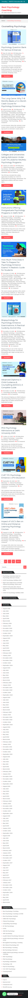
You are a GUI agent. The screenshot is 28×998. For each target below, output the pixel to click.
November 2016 (7, 887)
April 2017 (6, 875)
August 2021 (6, 756)
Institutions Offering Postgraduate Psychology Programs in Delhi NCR (13, 210)
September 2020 (8, 784)
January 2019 (7, 828)
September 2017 (7, 863)
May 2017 (5, 872)
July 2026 (6, 611)
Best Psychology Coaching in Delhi (13, 275)
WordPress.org (7, 987)
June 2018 (6, 840)
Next (18, 561)
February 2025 (7, 653)
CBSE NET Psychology (9, 918)
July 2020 (6, 788)
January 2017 (7, 882)
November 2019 (7, 808)
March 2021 (6, 769)
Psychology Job (7, 964)
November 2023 (7, 690)
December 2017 (7, 855)
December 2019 (7, 806)
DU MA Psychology (14, 56)
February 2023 (7, 712)
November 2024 (7, 660)
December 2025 (7, 628)
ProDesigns (18, 995)
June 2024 (6, 672)
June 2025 (6, 643)
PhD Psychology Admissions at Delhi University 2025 (10, 430)
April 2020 (6, 796)
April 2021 (6, 766)
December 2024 (7, 658)
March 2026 (6, 621)
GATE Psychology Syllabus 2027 (12, 580)
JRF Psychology (6, 58)
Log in (5, 979)
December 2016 (7, 885)
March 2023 (6, 710)
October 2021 (7, 751)
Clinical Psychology (7, 55)
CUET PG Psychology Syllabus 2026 (13, 592)
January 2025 (7, 655)
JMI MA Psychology (15, 219)
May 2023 (6, 705)
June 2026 (6, 613)
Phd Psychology (14, 121)
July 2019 (5, 818)
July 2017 (5, 867)
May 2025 (6, 645)
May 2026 (6, 616)
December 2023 (7, 687)
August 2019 (6, 816)
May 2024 (6, 675)
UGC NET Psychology (15, 61)
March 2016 (6, 902)
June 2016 (6, 895)
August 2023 (6, 697)
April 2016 (6, 900)
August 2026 (6, 608)
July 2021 (5, 759)
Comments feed (7, 984)
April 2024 (6, 677)
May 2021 (5, 764)
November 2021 (7, 749)
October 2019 (7, 811)
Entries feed (6, 982)
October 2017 (7, 860)
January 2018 (7, 853)
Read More (7, 76)
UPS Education (17, 53)
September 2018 (7, 833)
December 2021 (7, 747)
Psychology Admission (8, 226)
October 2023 (7, 692)
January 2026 (7, 626)
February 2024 (7, 682)
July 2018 (5, 838)
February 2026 (7, 623)
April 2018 (6, 845)
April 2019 (6, 826)
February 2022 (7, 742)
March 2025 (6, 650)
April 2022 (6, 737)
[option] (17, 1)
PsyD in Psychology (8, 966)
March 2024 (6, 680)
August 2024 (6, 668)
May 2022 (6, 734)
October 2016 (7, 890)
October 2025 (7, 633)
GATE (22, 56)
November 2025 (7, 631)
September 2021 (7, 754)
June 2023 (6, 702)
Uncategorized (13, 486)
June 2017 (6, 870)
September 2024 (8, 665)
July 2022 (6, 729)
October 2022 (7, 722)
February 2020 (7, 801)
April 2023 (6, 707)
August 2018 (6, 835)
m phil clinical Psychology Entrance (13, 936)
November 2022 (7, 719)
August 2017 (6, 865)
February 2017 (7, 880)
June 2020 (6, 791)
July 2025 (6, 640)
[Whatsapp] (4, 994)
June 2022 (6, 732)
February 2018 (7, 850)
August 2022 (6, 727)
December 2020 (7, 776)
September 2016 (7, 892)
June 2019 (6, 821)
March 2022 (6, 739)
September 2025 (8, 635)
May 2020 (6, 793)
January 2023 (7, 714)
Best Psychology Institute (8, 111)
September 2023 (8, 695)
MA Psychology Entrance (11, 59)
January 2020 (7, 803)
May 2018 (5, 843)
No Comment (14, 172)
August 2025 (6, 638)
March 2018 (6, 848)
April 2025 (6, 648)
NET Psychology (7, 956)
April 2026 (6, 618)
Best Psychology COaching (11, 911)
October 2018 (7, 830)
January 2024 (7, 685)
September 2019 (8, 813)
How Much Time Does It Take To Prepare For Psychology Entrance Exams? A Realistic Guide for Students (13, 265)
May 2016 (5, 897)
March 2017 (6, 877)
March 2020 (6, 798)
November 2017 (7, 858)
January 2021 (7, 774)
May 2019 (5, 823)
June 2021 (6, 761)
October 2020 (7, 781)
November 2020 (7, 779)
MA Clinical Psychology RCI (17, 169)
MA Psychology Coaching (10, 947)
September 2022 (8, 724)
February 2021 (7, 771)
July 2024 (6, 670)
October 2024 (7, 663)
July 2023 (6, 700)
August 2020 (6, 786)
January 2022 (7, 744)
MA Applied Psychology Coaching (11, 116)
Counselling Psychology (16, 112)
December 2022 (7, 717)
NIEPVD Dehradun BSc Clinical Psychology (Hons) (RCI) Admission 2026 (13, 588)
